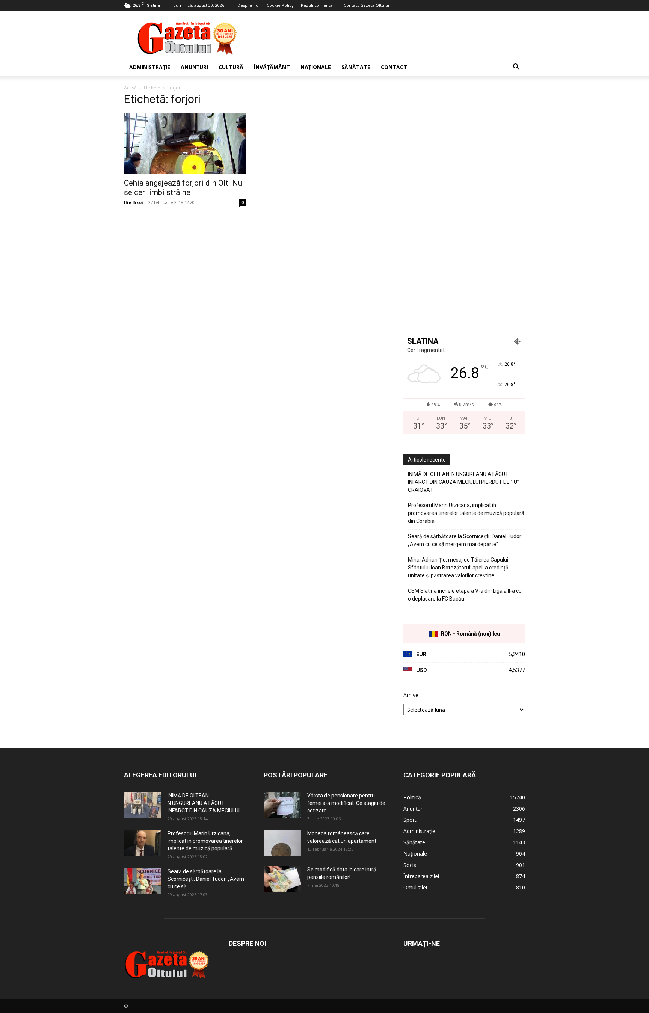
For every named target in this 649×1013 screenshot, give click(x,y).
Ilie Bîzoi (133, 202)
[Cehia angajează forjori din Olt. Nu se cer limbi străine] (185, 143)
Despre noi (248, 5)
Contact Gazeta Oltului (366, 5)
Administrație (149, 67)
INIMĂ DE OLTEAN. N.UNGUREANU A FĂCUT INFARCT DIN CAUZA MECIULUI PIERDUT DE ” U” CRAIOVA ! (463, 482)
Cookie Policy (280, 5)
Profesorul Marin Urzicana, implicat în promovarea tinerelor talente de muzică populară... (205, 840)
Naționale (315, 67)
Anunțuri (194, 67)
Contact (394, 67)
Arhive (410, 695)
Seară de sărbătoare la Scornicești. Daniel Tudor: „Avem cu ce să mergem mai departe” (465, 540)
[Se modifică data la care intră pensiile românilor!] (282, 879)
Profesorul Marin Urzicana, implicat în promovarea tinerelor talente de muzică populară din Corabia (466, 513)
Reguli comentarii (319, 5)
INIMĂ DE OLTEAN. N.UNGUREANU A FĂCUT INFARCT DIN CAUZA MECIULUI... (205, 803)
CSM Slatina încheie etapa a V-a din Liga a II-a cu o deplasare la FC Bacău (465, 595)
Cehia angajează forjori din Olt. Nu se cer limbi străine (183, 187)
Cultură (231, 67)
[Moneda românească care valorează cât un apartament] (282, 843)
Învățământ (272, 67)
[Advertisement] (388, 38)
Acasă (130, 88)
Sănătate (355, 67)
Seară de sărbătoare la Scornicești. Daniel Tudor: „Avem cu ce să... (206, 878)
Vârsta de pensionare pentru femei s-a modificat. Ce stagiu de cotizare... (346, 803)
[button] (516, 67)
